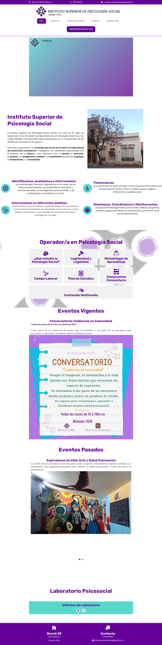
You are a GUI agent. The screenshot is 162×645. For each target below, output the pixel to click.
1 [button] (79, 559)
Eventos (96, 21)
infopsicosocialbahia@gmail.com (119, 2)
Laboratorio (113, 21)
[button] (45, 257)
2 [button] (82, 559)
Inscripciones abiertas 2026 (81, 29)
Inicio (41, 21)
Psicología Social (76, 21)
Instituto (55, 21)
